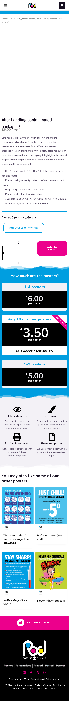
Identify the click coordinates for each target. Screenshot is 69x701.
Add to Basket (52, 248)
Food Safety (15, 19)
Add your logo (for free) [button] (23, 227)
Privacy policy (15, 679)
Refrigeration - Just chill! (49, 537)
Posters (5, 19)
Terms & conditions (34, 679)
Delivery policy (53, 679)
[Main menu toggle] (5, 5)
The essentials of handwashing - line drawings (16, 539)
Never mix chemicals (51, 600)
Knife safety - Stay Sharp (15, 602)
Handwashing (28, 19)
